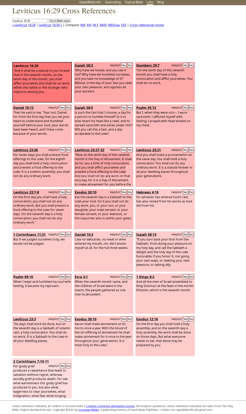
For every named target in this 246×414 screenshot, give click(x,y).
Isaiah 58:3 (84, 65)
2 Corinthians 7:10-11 (31, 361)
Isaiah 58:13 (146, 234)
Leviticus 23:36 (25, 150)
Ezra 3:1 (81, 276)
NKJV (103, 25)
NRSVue (114, 25)
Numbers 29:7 (148, 65)
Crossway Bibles (88, 410)
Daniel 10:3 (84, 234)
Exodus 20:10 (85, 192)
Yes (124, 65)
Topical (134, 2)
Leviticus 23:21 (148, 150)
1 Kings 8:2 (145, 276)
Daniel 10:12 (23, 107)
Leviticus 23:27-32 (89, 150)
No (130, 65)
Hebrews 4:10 (147, 192)
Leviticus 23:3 (24, 319)
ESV (123, 25)
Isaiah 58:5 (84, 107)
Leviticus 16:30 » (50, 25)
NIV (82, 25)
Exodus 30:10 (85, 319)
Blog (160, 2)
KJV (89, 25)
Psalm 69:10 (23, 276)
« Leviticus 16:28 (24, 25)
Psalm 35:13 (146, 107)
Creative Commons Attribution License (110, 406)
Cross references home (147, 25)
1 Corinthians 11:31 (29, 234)
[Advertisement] (207, 35)
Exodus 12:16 (147, 319)
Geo (113, 2)
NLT (95, 25)
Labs (150, 2)
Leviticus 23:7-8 (26, 192)
